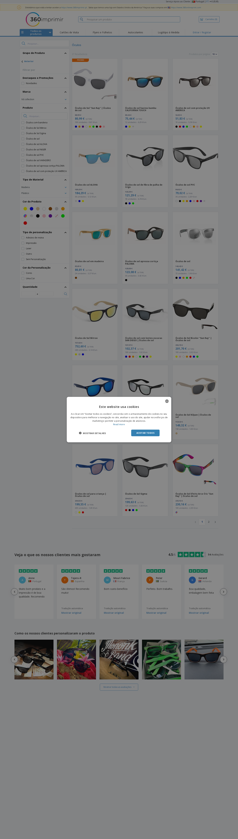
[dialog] (119, 419)
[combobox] (167, 401)
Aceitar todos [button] (145, 432)
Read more (119, 424)
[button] (92, 433)
